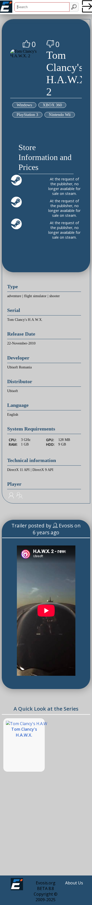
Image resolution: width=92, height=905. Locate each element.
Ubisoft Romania (19, 367)
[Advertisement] (46, 827)
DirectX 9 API (42, 470)
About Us (74, 883)
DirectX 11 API (18, 470)
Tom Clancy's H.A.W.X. (25, 320)
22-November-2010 (21, 343)
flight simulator (35, 296)
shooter (54, 296)
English (12, 414)
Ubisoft (12, 391)
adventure (14, 296)
